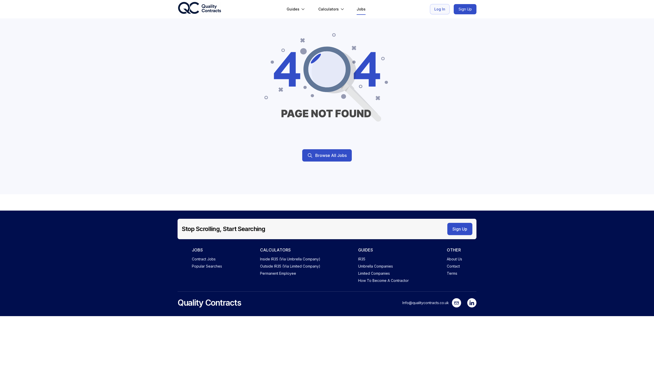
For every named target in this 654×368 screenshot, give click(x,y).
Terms (452, 273)
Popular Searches (207, 266)
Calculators (328, 9)
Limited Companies (374, 273)
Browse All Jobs (331, 155)
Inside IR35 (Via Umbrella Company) (290, 259)
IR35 (361, 259)
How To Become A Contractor (383, 280)
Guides (293, 9)
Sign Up (465, 9)
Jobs (361, 9)
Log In (439, 9)
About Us (454, 259)
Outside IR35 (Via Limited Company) (290, 266)
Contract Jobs (204, 259)
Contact (453, 266)
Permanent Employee (278, 273)
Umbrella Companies (375, 266)
